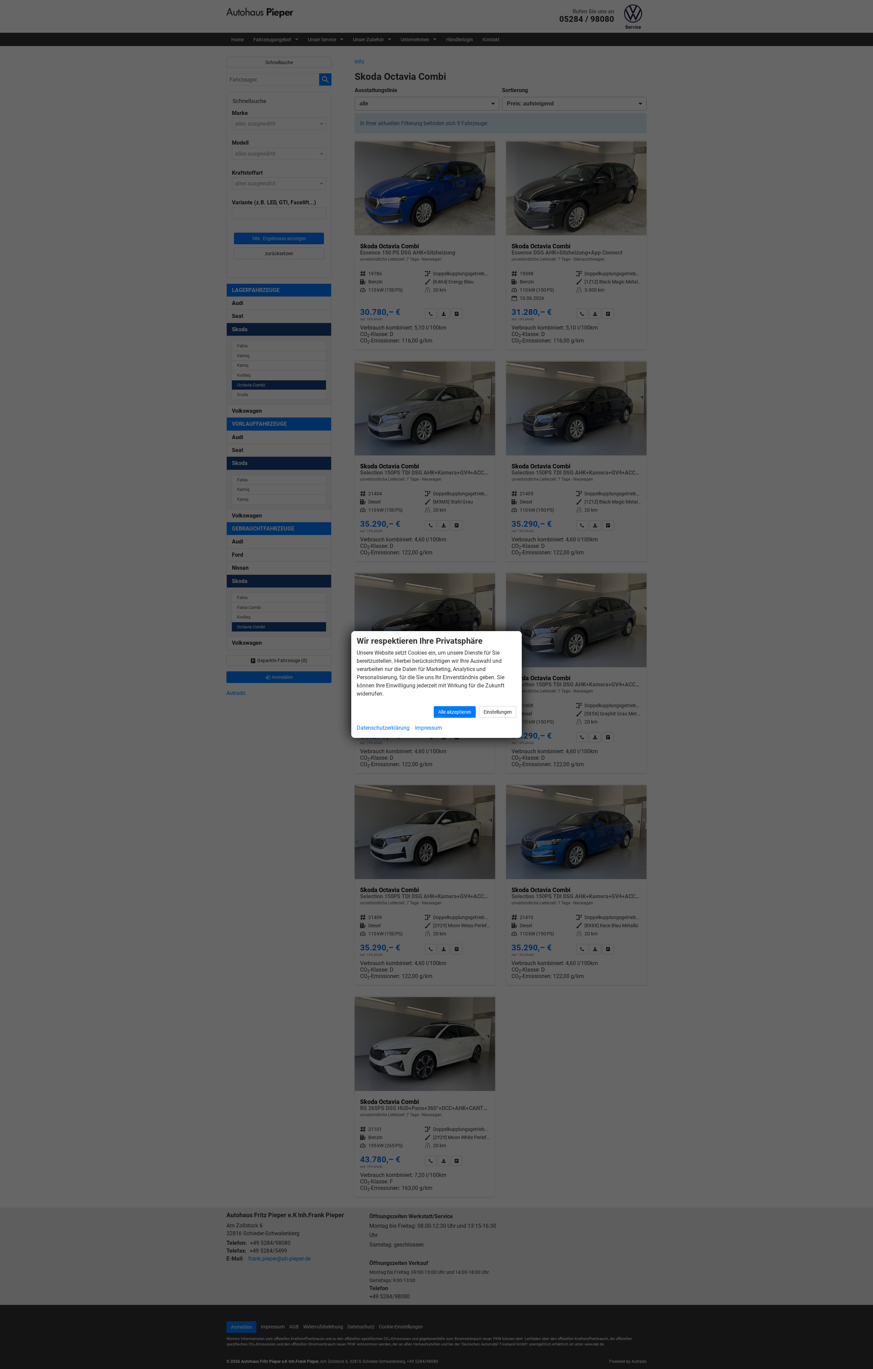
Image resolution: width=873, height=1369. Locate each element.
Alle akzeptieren (454, 712)
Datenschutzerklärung (383, 728)
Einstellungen (498, 712)
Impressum (428, 728)
